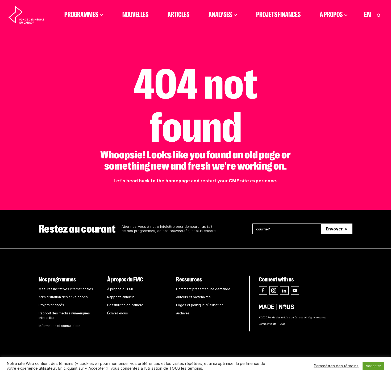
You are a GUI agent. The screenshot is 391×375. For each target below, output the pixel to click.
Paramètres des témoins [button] (336, 366)
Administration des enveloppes (63, 297)
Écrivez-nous (117, 313)
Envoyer (334, 228)
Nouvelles (135, 14)
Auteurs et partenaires (193, 297)
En (367, 14)
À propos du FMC (125, 279)
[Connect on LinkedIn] (284, 290)
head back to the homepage (158, 180)
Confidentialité (267, 323)
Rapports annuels (121, 297)
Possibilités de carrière (125, 305)
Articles (178, 14)
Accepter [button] (373, 366)
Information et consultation (59, 326)
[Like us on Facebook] (263, 290)
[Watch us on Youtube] (295, 290)
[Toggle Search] (378, 15)
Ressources (189, 279)
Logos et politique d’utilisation (199, 305)
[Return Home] (26, 14)
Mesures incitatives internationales (66, 289)
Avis (282, 323)
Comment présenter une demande (203, 289)
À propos (331, 14)
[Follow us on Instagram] (273, 290)
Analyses (220, 14)
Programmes (81, 14)
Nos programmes (57, 279)
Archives (183, 313)
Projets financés (278, 14)
